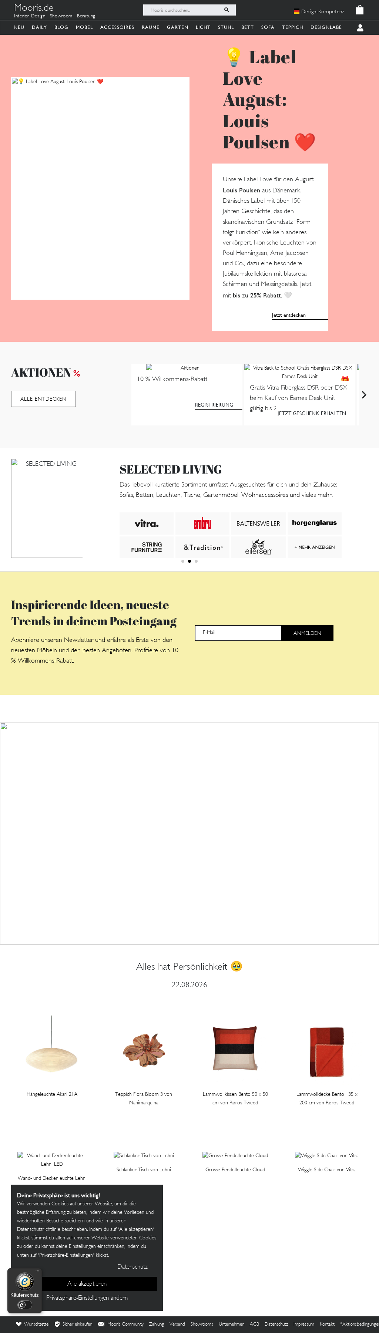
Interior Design (30, 16)
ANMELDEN (307, 633)
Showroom (61, 16)
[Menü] (37, 1272)
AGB (254, 1324)
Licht (203, 27)
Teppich (292, 27)
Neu (19, 27)
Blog (61, 27)
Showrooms (202, 1324)
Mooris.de (34, 9)
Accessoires (117, 27)
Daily (39, 27)
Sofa (268, 27)
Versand (177, 1324)
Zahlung (156, 1324)
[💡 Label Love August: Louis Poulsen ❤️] (100, 188)
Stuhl (226, 27)
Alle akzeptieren (87, 1284)
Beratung (86, 16)
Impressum (304, 1324)
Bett (247, 27)
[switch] (24, 1304)
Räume (151, 27)
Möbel (84, 27)
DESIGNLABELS (329, 27)
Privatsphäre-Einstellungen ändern (87, 1298)
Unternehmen (231, 1324)
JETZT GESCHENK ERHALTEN (312, 413)
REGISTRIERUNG (214, 405)
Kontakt (327, 1324)
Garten (177, 27)
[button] (182, 561)
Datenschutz (276, 1324)
